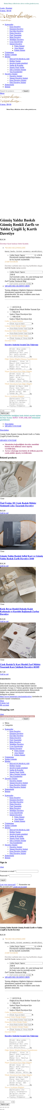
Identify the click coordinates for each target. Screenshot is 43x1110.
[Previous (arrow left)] (1, 1109)
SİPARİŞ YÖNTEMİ (13, 426)
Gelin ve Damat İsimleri (14, 321)
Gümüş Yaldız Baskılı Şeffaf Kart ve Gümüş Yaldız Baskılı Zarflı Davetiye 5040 (21, 557)
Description (9, 424)
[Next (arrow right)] (3, 1109)
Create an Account (20, 887)
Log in (3, 880)
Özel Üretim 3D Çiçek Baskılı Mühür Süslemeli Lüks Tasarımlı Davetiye (18, 504)
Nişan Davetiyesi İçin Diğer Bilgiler (18, 371)
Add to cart (5, 413)
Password (4, 876)
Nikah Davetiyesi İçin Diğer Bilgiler (18, 384)
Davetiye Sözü (10, 341)
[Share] (3, 1107)
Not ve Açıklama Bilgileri (14, 396)
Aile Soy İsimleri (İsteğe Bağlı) (16, 336)
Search (26, 91)
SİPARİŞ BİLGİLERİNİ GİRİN (17, 286)
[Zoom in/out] (8, 1107)
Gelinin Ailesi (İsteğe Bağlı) (15, 326)
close (2, 714)
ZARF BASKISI (11, 262)
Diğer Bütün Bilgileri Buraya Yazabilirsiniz (21, 359)
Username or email (8, 871)
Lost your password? (8, 885)
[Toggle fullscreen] (6, 1107)
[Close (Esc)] (1, 1107)
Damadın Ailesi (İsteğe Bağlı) (16, 331)
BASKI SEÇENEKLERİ (15, 248)
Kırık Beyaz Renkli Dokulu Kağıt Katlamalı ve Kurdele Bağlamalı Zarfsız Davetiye (19, 611)
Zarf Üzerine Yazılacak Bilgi (15, 281)
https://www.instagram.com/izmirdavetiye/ (16, 696)
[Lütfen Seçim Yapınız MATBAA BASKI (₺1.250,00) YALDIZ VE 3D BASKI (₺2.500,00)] (23, 255)
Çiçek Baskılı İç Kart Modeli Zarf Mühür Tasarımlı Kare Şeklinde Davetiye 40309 (20, 665)
